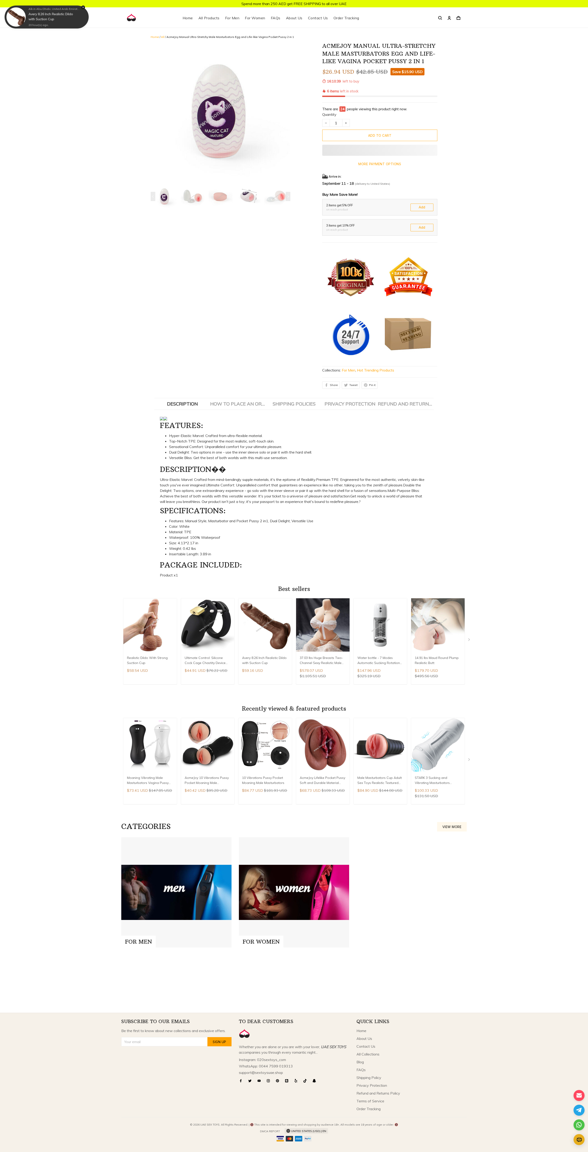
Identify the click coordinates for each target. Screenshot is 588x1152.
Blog (360, 1062)
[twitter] (251, 1080)
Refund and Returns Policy (378, 1093)
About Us (294, 18)
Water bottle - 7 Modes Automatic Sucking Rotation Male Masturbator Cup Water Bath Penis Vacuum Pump (379, 661)
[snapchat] (315, 1080)
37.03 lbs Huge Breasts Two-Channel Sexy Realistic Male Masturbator (321, 661)
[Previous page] (153, 196)
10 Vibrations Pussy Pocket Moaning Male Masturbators (263, 780)
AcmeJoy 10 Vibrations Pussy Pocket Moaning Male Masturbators (207, 781)
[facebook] (242, 1080)
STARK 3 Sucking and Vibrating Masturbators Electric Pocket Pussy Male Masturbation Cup (434, 781)
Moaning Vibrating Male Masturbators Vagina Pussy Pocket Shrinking (148, 781)
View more (452, 827)
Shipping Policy (368, 1077)
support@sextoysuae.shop (261, 1072)
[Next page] (288, 196)
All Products (209, 18)
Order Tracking (346, 18)
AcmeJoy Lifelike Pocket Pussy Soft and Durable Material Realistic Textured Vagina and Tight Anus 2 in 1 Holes (322, 781)
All (162, 37)
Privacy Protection (371, 1085)
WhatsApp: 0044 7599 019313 (266, 1066)
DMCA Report (270, 1131)
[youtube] (260, 1080)
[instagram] (269, 1080)
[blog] (288, 1080)
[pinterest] (279, 1080)
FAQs (275, 18)
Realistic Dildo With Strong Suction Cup (147, 660)
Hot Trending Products (375, 370)
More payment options (379, 164)
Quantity (329, 114)
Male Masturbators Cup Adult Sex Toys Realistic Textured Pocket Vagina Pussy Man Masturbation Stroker (379, 781)
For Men (232, 18)
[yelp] (297, 1080)
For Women (255, 18)
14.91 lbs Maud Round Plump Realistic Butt (437, 660)
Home (188, 18)
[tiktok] (306, 1080)
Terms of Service (370, 1101)
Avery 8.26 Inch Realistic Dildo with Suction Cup (264, 660)
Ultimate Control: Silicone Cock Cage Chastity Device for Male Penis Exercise (205, 661)
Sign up (219, 1042)
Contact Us (318, 18)
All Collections (367, 1054)
